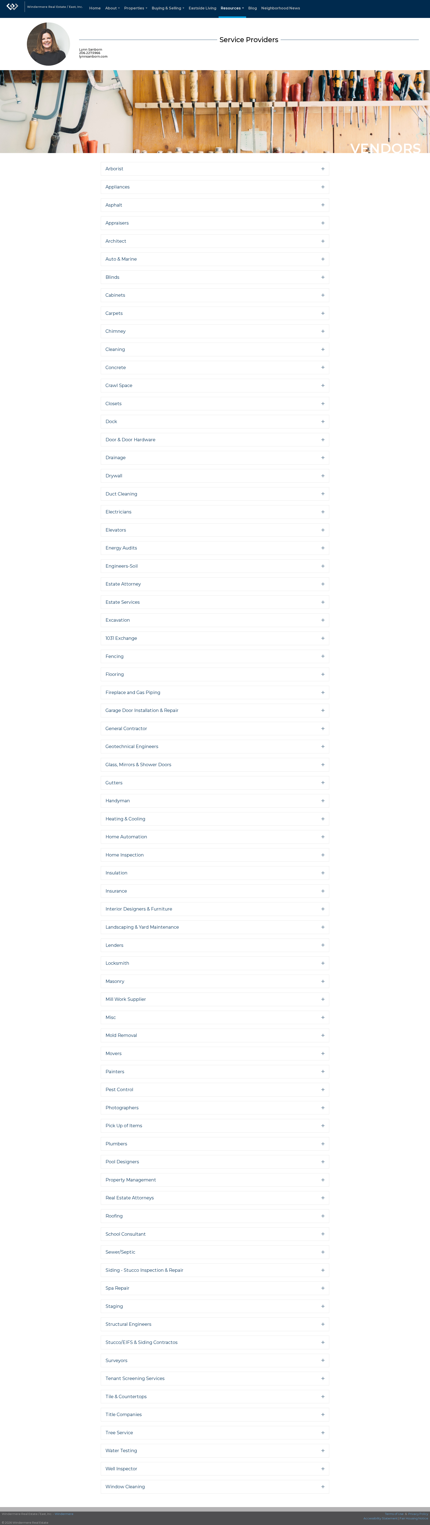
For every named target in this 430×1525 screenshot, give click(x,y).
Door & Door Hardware (130, 439)
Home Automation (126, 836)
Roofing (114, 1216)
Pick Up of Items (123, 1125)
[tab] (215, 168)
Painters (114, 1071)
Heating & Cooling (125, 819)
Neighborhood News (280, 8)
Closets (113, 403)
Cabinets (115, 295)
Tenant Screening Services (135, 1378)
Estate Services (122, 602)
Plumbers (116, 1143)
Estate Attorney (123, 584)
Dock (111, 421)
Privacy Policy (418, 1514)
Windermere (64, 1514)
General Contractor (126, 728)
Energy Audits (121, 548)
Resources (233, 12)
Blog (252, 8)
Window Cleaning (125, 1486)
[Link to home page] (12, 9)
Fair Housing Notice (414, 1518)
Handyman (117, 800)
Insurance (116, 891)
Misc (110, 1017)
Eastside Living (202, 8)
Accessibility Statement (380, 1518)
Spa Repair (117, 1288)
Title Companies (123, 1414)
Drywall (113, 475)
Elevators (115, 530)
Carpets (114, 313)
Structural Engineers (128, 1324)
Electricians (118, 512)
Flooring (114, 674)
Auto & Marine (121, 259)
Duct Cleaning (121, 494)
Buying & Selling (169, 12)
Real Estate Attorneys (129, 1198)
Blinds (112, 277)
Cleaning (115, 349)
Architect (115, 241)
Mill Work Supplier (125, 999)
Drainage (115, 457)
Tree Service (119, 1432)
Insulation (116, 873)
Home (95, 8)
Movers (113, 1053)
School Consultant (125, 1234)
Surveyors (116, 1360)
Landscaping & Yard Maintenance (142, 927)
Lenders (114, 945)
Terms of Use (394, 1514)
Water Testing (121, 1450)
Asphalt (113, 205)
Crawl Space (118, 385)
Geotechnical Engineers (131, 746)
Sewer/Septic (120, 1252)
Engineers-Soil (121, 566)
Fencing (114, 656)
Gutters (114, 782)
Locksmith (117, 963)
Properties (136, 12)
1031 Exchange (121, 638)
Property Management (130, 1180)
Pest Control (119, 1089)
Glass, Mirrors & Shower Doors (138, 764)
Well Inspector (121, 1468)
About (113, 12)
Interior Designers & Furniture (138, 909)
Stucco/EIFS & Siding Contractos (141, 1342)
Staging (114, 1306)
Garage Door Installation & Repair (141, 710)
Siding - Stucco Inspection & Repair (144, 1270)
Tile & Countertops (126, 1396)
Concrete (115, 367)
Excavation (117, 620)
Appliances (117, 187)
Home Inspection (124, 855)
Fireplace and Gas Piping (132, 692)
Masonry (114, 981)
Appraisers (117, 223)
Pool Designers (122, 1161)
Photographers (122, 1107)
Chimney (115, 331)
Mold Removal (121, 1035)
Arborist (114, 168)
